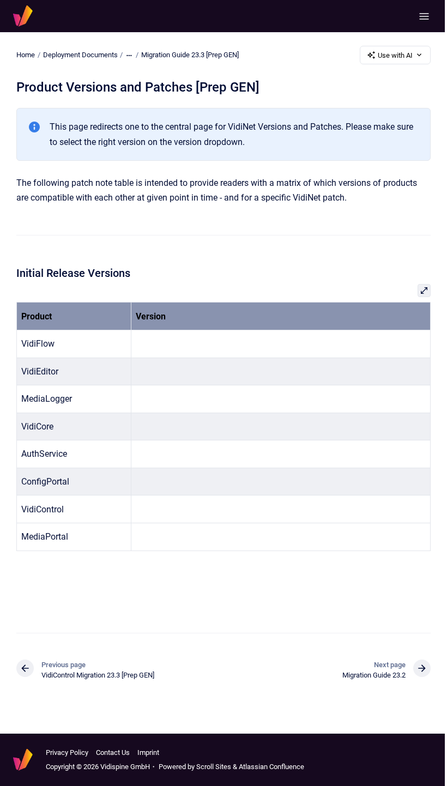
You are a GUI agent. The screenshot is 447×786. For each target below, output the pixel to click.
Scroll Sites (213, 767)
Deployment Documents (80, 55)
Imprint (148, 752)
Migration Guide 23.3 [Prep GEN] (190, 55)
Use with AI (395, 55)
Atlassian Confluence (271, 767)
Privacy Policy (67, 752)
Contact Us (113, 752)
